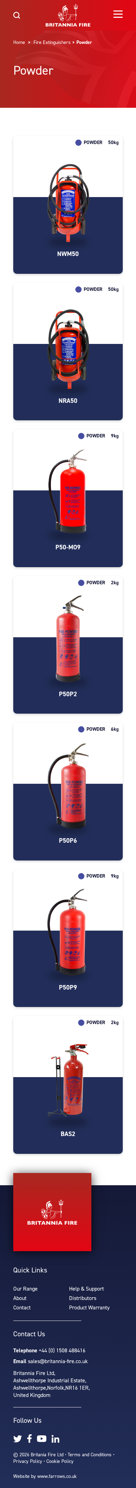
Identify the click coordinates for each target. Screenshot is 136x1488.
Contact (22, 1307)
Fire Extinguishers (52, 42)
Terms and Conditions (90, 1454)
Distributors (82, 1298)
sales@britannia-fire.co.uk (58, 1361)
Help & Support (86, 1288)
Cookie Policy (60, 1461)
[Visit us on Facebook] (29, 1438)
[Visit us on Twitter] (17, 1438)
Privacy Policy (27, 1461)
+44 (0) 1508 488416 (62, 1350)
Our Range (25, 1288)
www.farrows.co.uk (57, 1476)
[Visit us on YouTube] (41, 1438)
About (20, 1298)
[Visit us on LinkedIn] (55, 1439)
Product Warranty (89, 1307)
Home (19, 42)
